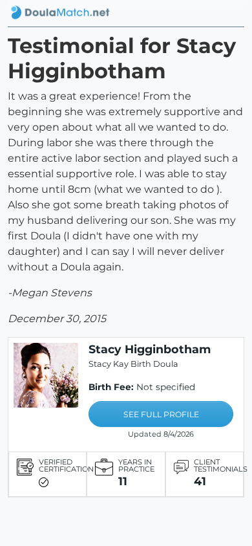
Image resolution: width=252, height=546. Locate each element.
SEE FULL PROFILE (161, 414)
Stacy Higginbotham (150, 349)
